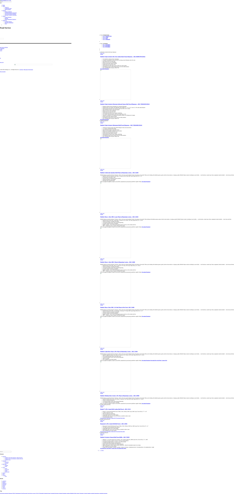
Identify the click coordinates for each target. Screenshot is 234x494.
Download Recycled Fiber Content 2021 (159, 360)
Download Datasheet (104, 137)
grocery (34, 493)
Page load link (2, 71)
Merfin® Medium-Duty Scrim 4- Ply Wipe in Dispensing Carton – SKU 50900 (119, 395)
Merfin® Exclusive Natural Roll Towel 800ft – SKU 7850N (114, 437)
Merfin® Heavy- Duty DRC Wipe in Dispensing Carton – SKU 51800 (117, 262)
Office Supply (76, 493)
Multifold (72, 493)
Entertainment (18, 493)
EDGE (13, 493)
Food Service (30, 493)
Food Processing (24, 493)
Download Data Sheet (120, 418)
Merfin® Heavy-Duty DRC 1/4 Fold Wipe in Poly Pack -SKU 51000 (117, 307)
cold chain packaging (4, 493)
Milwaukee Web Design (28, 69)
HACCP (37, 493)
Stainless (89, 493)
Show (106, 44)
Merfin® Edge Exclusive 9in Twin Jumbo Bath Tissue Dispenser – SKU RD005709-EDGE (122, 56)
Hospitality (42, 493)
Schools (85, 493)
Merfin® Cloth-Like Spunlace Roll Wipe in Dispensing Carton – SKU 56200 (119, 172)
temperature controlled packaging (101, 493)
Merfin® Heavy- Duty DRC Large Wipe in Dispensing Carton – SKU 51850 (119, 217)
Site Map (21, 69)
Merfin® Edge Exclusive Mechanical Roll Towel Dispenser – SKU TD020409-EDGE (121, 125)
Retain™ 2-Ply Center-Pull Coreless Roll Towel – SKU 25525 (115, 409)
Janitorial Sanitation (63, 493)
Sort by (107, 36)
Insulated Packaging (55, 493)
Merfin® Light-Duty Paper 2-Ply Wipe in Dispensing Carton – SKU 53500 (119, 351)
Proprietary (82, 493)
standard (92, 493)
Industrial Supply (47, 493)
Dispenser (10, 493)
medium (68, 493)
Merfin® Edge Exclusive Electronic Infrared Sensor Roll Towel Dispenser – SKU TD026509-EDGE (125, 104)
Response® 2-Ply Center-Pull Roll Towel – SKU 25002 (113, 423)
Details (101, 54)
